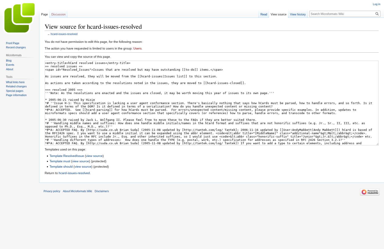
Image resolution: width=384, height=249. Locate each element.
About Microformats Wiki (77, 191)
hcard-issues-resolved (64, 34)
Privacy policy (52, 191)
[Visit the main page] (19, 18)
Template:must (60, 161)
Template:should (61, 166)
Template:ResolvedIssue (67, 156)
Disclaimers (102, 191)
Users (137, 48)
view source (94, 156)
